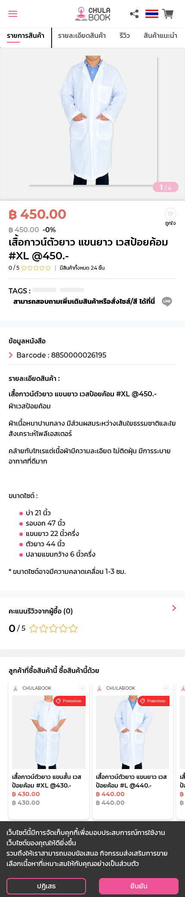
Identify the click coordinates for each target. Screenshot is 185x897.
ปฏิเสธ (46, 886)
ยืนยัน (139, 886)
